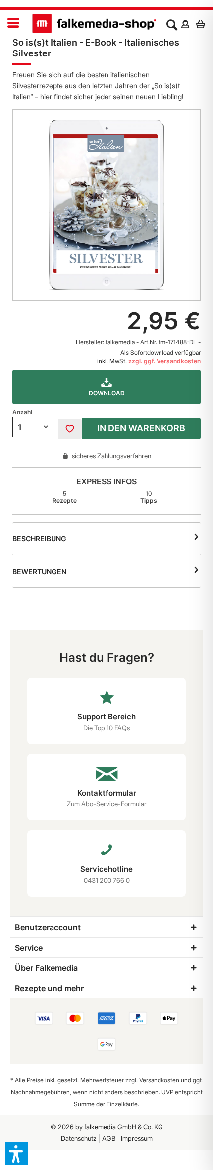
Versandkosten (159, 1080)
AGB (108, 1138)
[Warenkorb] (203, 24)
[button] (16, 1153)
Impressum (137, 1138)
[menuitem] (13, 23)
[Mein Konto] (185, 24)
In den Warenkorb (141, 428)
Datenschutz (79, 1138)
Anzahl (22, 412)
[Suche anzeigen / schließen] (171, 24)
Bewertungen (39, 571)
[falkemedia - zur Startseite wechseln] (94, 23)
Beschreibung (39, 538)
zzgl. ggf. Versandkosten (164, 361)
